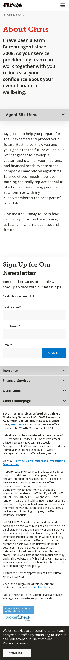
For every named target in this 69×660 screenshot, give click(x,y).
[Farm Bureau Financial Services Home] (22, 5)
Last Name (11, 326)
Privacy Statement (16, 643)
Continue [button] (17, 653)
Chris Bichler (16, 15)
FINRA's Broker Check (36, 587)
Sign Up (54, 353)
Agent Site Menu (22, 114)
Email (7, 345)
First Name (12, 307)
